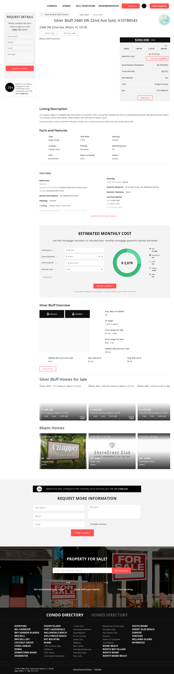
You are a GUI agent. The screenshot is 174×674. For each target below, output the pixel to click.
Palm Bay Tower (80, 652)
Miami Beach (110, 645)
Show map (49, 33)
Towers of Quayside (111, 639)
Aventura (20, 626)
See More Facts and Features (104, 216)
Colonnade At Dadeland (54, 656)
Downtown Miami (25, 652)
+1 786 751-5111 (32, 671)
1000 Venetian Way (52, 646)
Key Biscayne (52, 639)
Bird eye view (70, 33)
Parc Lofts (77, 656)
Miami (47, 642)
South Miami (140, 626)
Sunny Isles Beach (143, 629)
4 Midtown (48, 649)
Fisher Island (52, 626)
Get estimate (121, 570)
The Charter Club (110, 632)
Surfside (137, 635)
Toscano (106, 636)
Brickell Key (22, 639)
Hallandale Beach (55, 632)
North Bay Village (114, 649)
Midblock (77, 642)
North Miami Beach (115, 655)
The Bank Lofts (109, 629)
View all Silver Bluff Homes (56, 14)
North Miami (111, 652)
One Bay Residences (82, 649)
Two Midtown (108, 642)
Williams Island (142, 639)
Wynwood (138, 642)
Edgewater (21, 655)
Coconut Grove (24, 642)
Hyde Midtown (79, 632)
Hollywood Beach (55, 635)
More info (145, 97)
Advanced (47, 277)
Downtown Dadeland (82, 629)
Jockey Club (78, 639)
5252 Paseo (49, 652)
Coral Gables (22, 645)
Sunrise (137, 632)
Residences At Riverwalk (113, 626)
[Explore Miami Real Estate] (10, 6)
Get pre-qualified (158, 58)
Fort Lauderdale (54, 629)
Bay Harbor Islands (26, 632)
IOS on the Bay (79, 636)
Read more (48, 368)
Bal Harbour (22, 629)
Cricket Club (78, 626)
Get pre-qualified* (105, 286)
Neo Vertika (78, 646)
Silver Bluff (84, 14)
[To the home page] (73, 14)
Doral (18, 649)
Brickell (19, 635)
